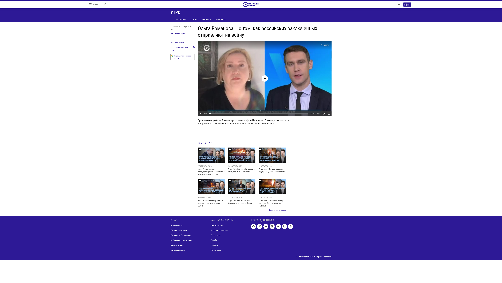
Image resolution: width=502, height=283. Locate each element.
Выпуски (206, 19)
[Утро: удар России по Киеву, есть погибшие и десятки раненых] (272, 186)
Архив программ (177, 250)
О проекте (221, 19)
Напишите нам (176, 245)
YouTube (214, 245)
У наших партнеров (219, 230)
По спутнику (216, 235)
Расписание (216, 250)
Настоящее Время (178, 33)
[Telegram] (399, 4)
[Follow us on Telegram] (278, 226)
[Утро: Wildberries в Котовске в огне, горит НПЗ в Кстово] (241, 155)
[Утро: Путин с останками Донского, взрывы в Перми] (241, 186)
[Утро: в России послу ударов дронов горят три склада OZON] (211, 186)
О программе (179, 19)
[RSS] (284, 226)
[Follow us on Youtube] (265, 226)
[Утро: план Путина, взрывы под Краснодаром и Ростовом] (272, 155)
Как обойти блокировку (180, 235)
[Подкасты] (290, 226)
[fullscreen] (329, 113)
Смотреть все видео (277, 210)
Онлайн (214, 240)
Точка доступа (217, 225)
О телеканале (176, 225)
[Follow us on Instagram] (272, 226)
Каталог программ (178, 230)
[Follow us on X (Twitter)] (259, 226)
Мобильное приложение (181, 240)
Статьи (194, 19)
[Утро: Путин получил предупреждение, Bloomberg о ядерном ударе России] (211, 155)
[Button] (177, 43)
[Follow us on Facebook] (253, 226)
